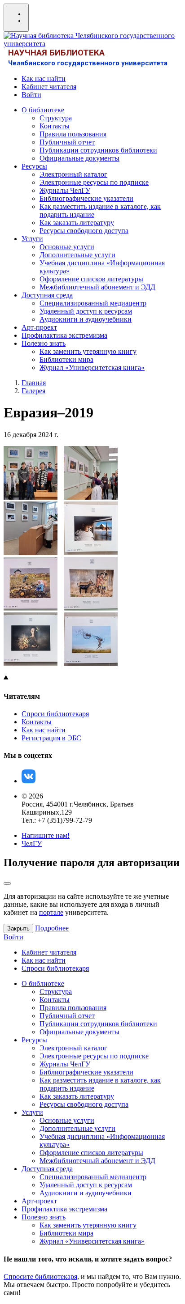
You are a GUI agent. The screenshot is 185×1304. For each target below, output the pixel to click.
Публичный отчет (67, 142)
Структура (56, 118)
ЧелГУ (32, 843)
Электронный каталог (73, 174)
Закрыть (18, 928)
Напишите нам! (46, 835)
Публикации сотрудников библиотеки (98, 150)
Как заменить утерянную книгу (88, 351)
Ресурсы (34, 166)
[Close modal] (7, 883)
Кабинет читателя (49, 86)
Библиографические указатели (86, 198)
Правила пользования (73, 134)
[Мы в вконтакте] (28, 781)
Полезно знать (44, 343)
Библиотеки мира (66, 359)
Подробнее (52, 928)
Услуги (32, 238)
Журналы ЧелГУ (65, 190)
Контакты (55, 126)
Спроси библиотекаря (55, 714)
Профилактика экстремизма (64, 335)
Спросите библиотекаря (40, 1276)
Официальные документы (79, 158)
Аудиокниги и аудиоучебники (86, 319)
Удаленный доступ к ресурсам (86, 311)
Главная (34, 383)
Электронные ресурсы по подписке (94, 182)
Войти (31, 94)
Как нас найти (44, 78)
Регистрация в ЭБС (51, 738)
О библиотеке (43, 110)
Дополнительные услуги (77, 255)
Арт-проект (39, 327)
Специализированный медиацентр (93, 303)
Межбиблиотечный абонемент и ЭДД (97, 287)
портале (51, 912)
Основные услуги (67, 247)
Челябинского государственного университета (87, 63)
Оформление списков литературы (91, 279)
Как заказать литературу (77, 222)
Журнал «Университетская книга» (92, 367)
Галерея (33, 391)
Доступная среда (47, 295)
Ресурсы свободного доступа (84, 230)
